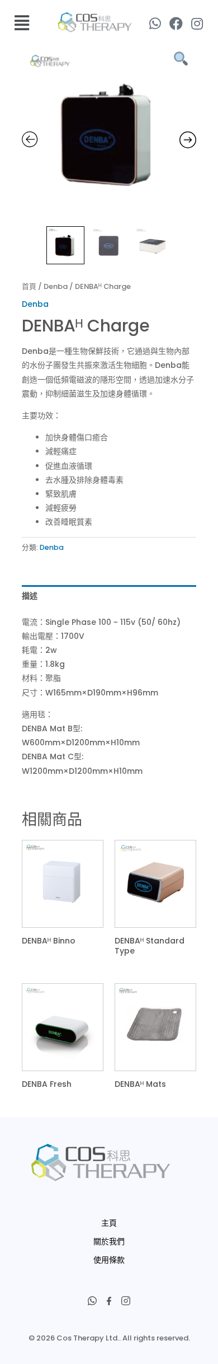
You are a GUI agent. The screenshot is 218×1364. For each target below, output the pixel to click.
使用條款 (109, 1259)
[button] (22, 23)
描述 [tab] (29, 595)
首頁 (29, 286)
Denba (56, 286)
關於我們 (109, 1241)
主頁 (109, 1222)
